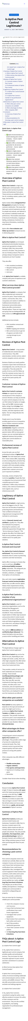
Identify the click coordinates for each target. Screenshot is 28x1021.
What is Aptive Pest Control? (14, 73)
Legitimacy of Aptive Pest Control (13, 89)
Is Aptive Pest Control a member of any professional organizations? (13, 98)
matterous (20, 29)
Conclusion (6, 112)
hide (17, 63)
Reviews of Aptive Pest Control (12, 79)
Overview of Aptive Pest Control (12, 71)
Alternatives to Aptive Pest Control (13, 102)
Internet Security (14, 14)
